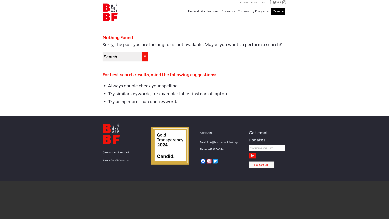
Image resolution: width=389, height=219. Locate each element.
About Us (244, 2)
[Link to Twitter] (275, 2)
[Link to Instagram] (284, 2)
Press (262, 2)
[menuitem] (243, 2)
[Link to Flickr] (279, 2)
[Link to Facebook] (270, 2)
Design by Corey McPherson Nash (116, 160)
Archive (254, 2)
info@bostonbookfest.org (222, 142)
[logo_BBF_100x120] (110, 12)
